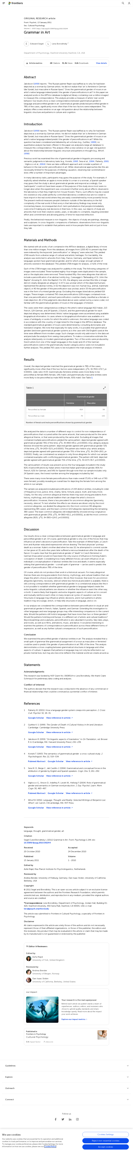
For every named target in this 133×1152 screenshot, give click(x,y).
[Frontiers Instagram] (77, 1119)
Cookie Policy (50, 1146)
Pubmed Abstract (36, 761)
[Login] (129, 3)
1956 (26, 153)
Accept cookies (105, 1147)
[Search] (123, 3)
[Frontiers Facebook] (55, 1119)
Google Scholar (36, 718)
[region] (66, 1140)
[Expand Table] (104, 387)
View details (101, 63)
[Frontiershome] (15, 3)
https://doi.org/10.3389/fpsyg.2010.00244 (52, 29)
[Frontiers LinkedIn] (70, 1119)
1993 (75, 161)
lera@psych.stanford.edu (36, 908)
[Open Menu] (3, 3)
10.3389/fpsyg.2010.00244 (37, 842)
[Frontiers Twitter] (62, 1119)
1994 (91, 161)
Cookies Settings (106, 1134)
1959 (36, 84)
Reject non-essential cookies (105, 1140)
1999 (93, 142)
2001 (106, 161)
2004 (42, 164)
